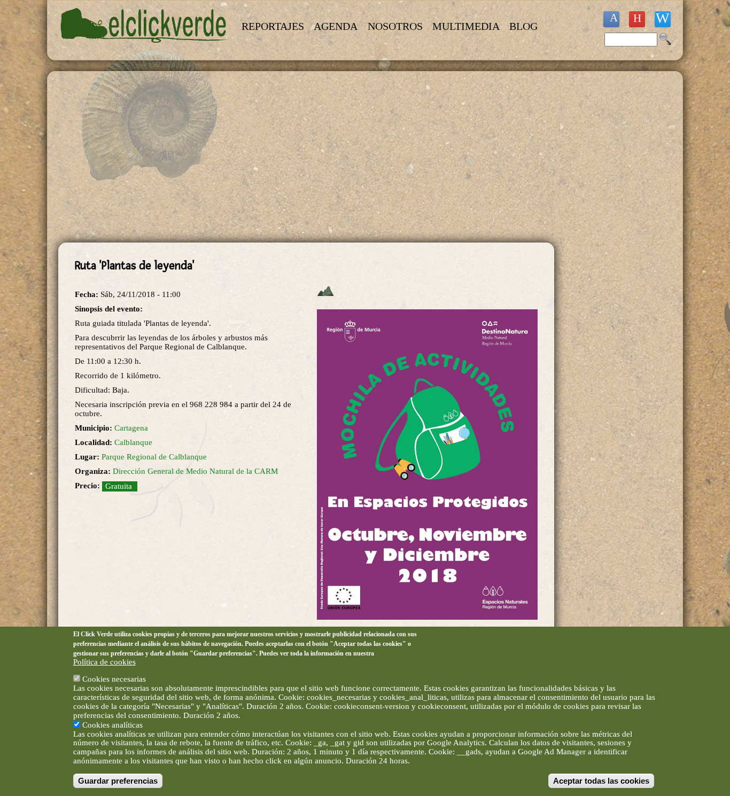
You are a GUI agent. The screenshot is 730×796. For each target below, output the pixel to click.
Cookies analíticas (112, 724)
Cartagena (131, 428)
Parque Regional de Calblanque (154, 456)
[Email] (663, 19)
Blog (523, 26)
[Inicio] (144, 49)
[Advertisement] (306, 157)
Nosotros (395, 26)
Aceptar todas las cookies (601, 780)
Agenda (336, 26)
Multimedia (466, 26)
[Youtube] (637, 19)
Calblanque (133, 442)
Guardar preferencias (118, 780)
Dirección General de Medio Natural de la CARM (195, 471)
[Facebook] (611, 19)
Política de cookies (104, 662)
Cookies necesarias (114, 679)
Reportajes (273, 26)
